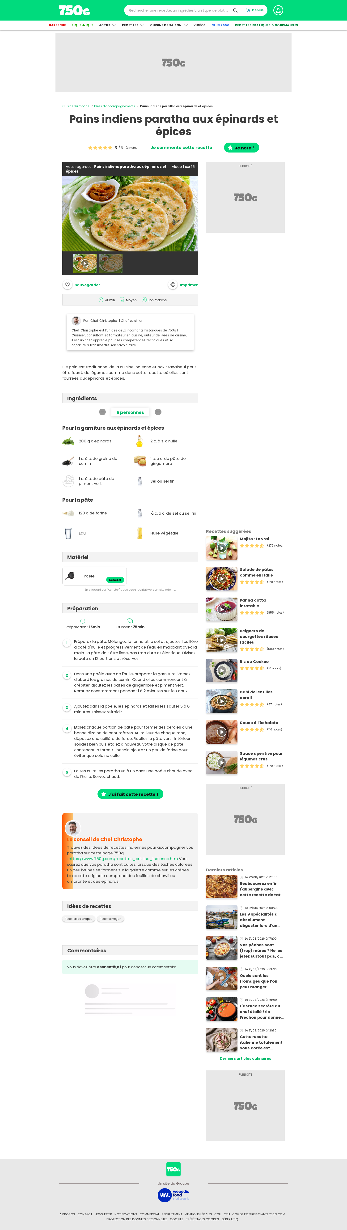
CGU (217, 1214)
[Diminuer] (102, 412)
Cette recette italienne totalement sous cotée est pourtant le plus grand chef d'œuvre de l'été (261, 1042)
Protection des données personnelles (137, 1219)
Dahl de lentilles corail (256, 694)
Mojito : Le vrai (254, 539)
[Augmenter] (158, 412)
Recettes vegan (110, 919)
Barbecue (57, 25)
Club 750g (221, 25)
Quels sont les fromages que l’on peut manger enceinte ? (258, 981)
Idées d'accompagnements (114, 106)
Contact (84, 1214)
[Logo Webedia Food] (173, 1194)
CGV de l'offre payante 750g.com (258, 1214)
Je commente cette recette (181, 147)
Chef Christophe (103, 320)
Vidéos (200, 25)
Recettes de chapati (78, 919)
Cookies (176, 1219)
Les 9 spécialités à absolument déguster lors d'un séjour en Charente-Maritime (260, 920)
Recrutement (172, 1214)
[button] (183, 284)
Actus (104, 25)
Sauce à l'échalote (259, 722)
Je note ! (244, 148)
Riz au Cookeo (254, 661)
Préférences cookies (202, 1219)
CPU (227, 1214)
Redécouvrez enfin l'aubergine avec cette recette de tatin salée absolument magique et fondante (262, 889)
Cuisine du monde (75, 106)
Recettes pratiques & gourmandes (266, 25)
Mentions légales (198, 1214)
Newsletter (103, 1214)
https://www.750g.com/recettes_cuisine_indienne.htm (123, 858)
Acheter (115, 580)
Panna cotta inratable (253, 603)
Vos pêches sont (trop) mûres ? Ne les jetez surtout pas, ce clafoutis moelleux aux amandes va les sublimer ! (261, 950)
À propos (67, 1214)
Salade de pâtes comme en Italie (257, 572)
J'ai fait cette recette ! (133, 794)
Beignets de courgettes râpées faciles (259, 636)
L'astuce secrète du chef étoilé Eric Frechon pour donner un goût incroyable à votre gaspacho (261, 1011)
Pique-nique (82, 25)
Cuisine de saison (166, 25)
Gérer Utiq (229, 1219)
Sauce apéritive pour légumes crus (261, 756)
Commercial (149, 1214)
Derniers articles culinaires (245, 1058)
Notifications (125, 1214)
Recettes (130, 25)
